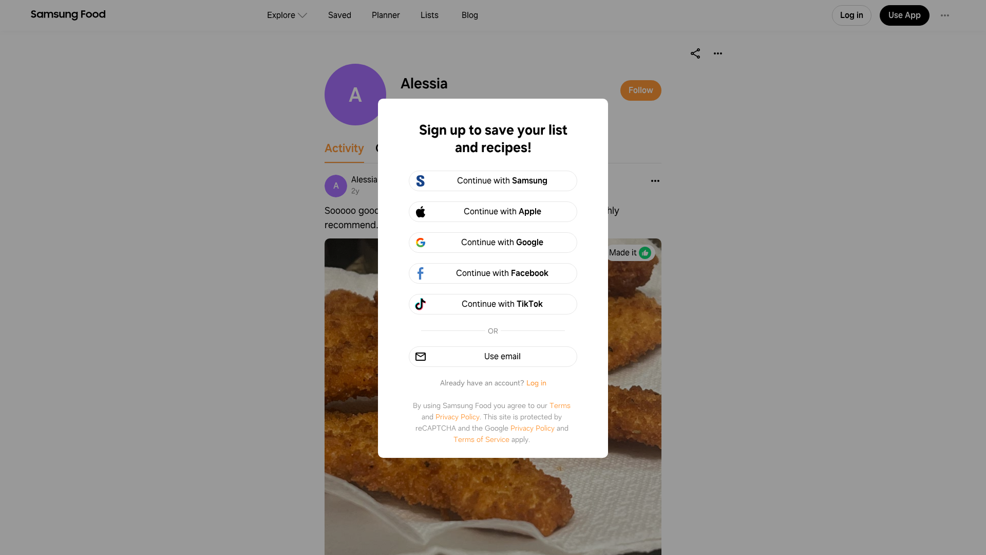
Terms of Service (481, 439)
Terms (560, 405)
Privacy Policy (457, 416)
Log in (536, 382)
